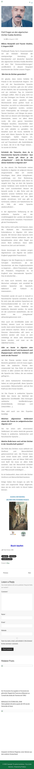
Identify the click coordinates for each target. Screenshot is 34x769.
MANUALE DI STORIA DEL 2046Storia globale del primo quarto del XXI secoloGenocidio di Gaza (15, 704)
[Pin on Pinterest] (32, 556)
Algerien (5, 556)
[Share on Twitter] (29, 556)
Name (3, 614)
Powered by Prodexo (20, 767)
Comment (4, 591)
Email (3, 622)
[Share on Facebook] (27, 556)
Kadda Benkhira (7, 559)
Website (3, 630)
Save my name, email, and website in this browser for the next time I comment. (16, 642)
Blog (8, 563)
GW (7, 39)
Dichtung (13, 556)
